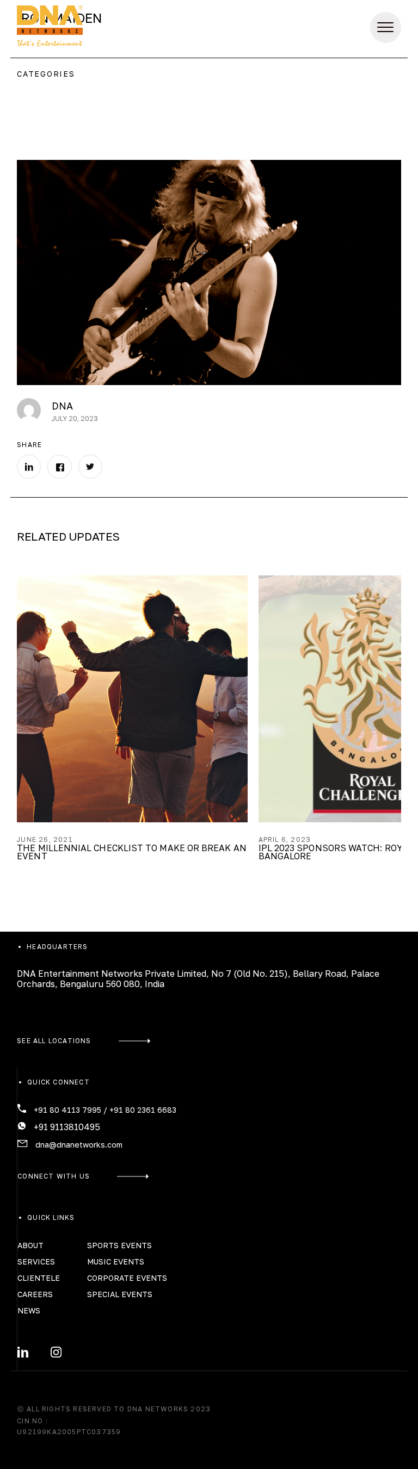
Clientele (38, 1277)
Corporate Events (127, 1277)
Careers (35, 1294)
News (28, 1310)
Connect (329, 27)
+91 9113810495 (67, 1126)
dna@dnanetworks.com (78, 1144)
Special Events (119, 1294)
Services (232, 27)
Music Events (115, 1261)
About (30, 1245)
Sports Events (119, 1245)
